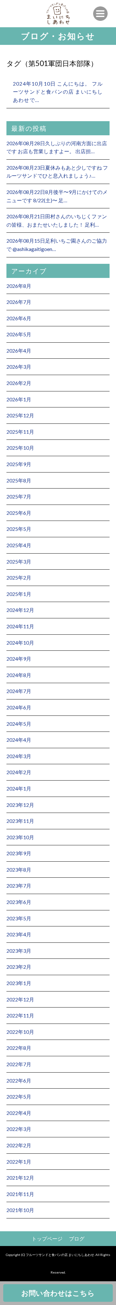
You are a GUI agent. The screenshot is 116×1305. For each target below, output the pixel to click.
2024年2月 (18, 772)
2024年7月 (18, 691)
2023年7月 (18, 886)
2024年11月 (20, 626)
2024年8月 (18, 675)
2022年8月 (18, 1048)
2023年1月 (18, 983)
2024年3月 (18, 756)
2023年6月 (18, 902)
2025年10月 (20, 448)
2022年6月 (18, 1080)
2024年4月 (18, 740)
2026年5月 (18, 334)
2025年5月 (18, 529)
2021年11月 (20, 1194)
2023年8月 (18, 869)
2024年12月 (20, 610)
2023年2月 (18, 967)
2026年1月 (18, 399)
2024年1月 (18, 788)
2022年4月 (18, 1113)
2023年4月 (18, 934)
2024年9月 (18, 659)
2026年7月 (18, 302)
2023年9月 (18, 853)
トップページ (47, 1238)
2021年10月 (20, 1210)
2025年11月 (20, 432)
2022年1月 (18, 1162)
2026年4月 (18, 350)
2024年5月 (18, 724)
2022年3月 (18, 1129)
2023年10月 (20, 837)
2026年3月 (18, 367)
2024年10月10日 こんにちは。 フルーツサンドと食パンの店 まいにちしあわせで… (58, 91)
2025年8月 (18, 480)
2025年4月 (18, 545)
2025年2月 (18, 577)
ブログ (76, 1238)
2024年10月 (20, 643)
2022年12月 (20, 999)
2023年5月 (18, 918)
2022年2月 (18, 1145)
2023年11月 (20, 821)
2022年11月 (20, 1015)
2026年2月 (18, 383)
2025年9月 (18, 464)
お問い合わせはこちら (58, 1293)
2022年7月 (18, 1064)
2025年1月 (18, 594)
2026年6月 (18, 318)
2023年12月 (20, 805)
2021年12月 (20, 1178)
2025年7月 (18, 496)
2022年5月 (18, 1096)
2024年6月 (18, 707)
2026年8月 (18, 286)
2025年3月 (18, 561)
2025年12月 (20, 415)
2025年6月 (18, 513)
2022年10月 (20, 1032)
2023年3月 (18, 951)
